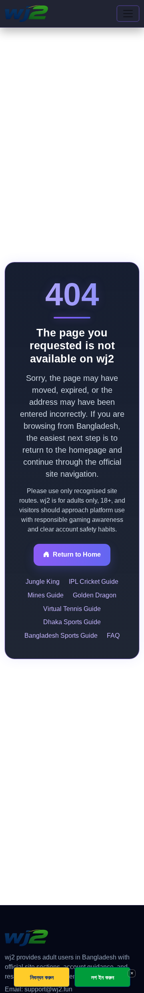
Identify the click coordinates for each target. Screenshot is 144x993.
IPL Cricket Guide (93, 581)
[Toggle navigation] (128, 14)
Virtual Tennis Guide (72, 608)
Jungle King (43, 581)
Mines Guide (46, 595)
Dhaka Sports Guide (72, 622)
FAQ (113, 635)
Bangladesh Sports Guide (61, 635)
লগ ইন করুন (102, 977)
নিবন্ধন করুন (42, 977)
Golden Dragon (94, 595)
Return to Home (77, 554)
